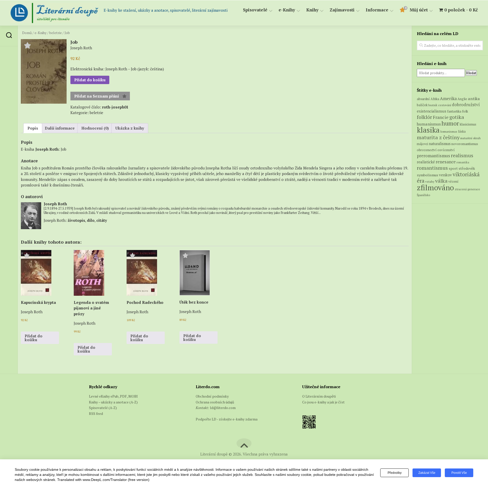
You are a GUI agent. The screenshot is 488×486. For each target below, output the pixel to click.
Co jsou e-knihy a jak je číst (323, 402)
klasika (428, 130)
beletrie (55, 32)
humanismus (429, 124)
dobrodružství (466, 104)
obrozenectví (427, 150)
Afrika (435, 99)
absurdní (423, 99)
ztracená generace (467, 189)
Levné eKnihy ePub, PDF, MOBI (113, 396)
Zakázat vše (426, 473)
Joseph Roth (46, 149)
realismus (462, 155)
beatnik (432, 105)
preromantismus (433, 156)
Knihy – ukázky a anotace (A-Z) (113, 402)
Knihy (312, 10)
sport (453, 168)
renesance (446, 162)
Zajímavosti (342, 10)
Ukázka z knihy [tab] (129, 128)
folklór (424, 117)
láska (462, 131)
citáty (101, 220)
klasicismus (468, 124)
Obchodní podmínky (212, 396)
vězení (453, 181)
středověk (467, 168)
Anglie (462, 99)
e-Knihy (287, 10)
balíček (422, 105)
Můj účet (419, 10)
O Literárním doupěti (319, 396)
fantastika (454, 111)
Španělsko (423, 195)
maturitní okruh (470, 138)
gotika (456, 117)
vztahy (429, 181)
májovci (422, 144)
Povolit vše (459, 473)
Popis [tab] (32, 128)
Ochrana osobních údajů (215, 402)
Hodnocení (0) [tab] (95, 128)
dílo (91, 220)
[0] (402, 10)
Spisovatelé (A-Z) (103, 407)
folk (465, 111)
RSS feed (96, 413)
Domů (27, 32)
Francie (441, 117)
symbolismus (427, 175)
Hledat (471, 73)
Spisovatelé (255, 10)
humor (450, 123)
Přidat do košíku (89, 79)
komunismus (448, 131)
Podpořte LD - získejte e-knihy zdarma (226, 419)
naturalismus (440, 143)
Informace (377, 10)
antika (474, 98)
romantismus (432, 167)
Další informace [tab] (60, 128)
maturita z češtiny (438, 137)
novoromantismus (464, 144)
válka (441, 180)
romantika (462, 162)
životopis (76, 220)
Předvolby (395, 473)
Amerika (448, 98)
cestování (444, 105)
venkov (445, 174)
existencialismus (431, 111)
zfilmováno (435, 187)
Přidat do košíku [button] (33, 337)
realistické (426, 161)
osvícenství (446, 150)
